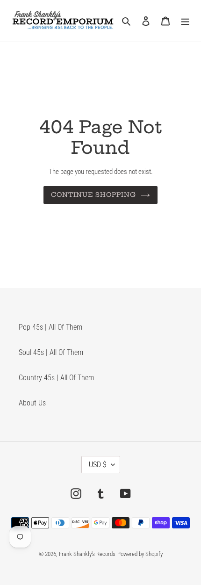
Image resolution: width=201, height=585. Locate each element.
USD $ (98, 464)
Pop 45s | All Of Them (50, 327)
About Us (32, 402)
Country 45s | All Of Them (56, 377)
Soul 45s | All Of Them (51, 352)
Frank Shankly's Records (87, 553)
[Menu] (185, 20)
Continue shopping (93, 194)
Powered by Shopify (140, 553)
